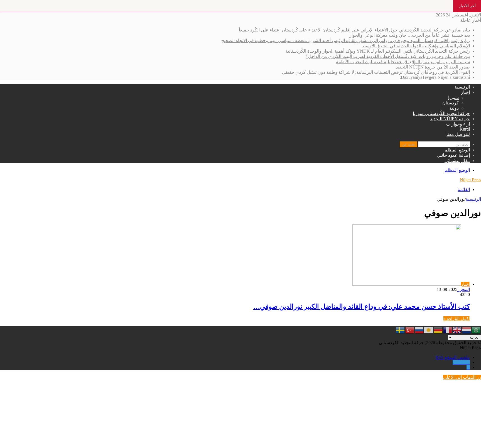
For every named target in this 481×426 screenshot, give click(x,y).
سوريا (453, 97)
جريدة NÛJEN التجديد (450, 118)
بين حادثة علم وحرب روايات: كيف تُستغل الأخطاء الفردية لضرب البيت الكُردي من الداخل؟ (388, 56)
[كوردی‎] (429, 329)
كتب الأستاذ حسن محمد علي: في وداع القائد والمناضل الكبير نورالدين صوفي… (361, 306)
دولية (454, 108)
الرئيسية (462, 87)
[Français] (448, 329)
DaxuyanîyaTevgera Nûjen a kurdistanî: (435, 77)
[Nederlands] (467, 329)
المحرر (463, 289)
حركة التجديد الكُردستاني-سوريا (441, 113)
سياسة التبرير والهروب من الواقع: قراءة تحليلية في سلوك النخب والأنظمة (403, 61)
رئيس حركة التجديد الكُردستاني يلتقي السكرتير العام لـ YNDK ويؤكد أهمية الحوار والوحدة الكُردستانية (377, 51)
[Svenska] (400, 329)
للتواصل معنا (458, 134)
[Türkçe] (410, 329)
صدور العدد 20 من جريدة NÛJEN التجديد (433, 67)
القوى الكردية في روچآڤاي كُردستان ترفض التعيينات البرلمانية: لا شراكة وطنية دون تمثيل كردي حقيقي (376, 72)
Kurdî (465, 129)
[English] (457, 329)
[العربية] (476, 329)
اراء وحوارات (458, 124)
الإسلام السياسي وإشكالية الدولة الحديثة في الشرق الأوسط (416, 45)
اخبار (465, 92)
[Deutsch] (438, 329)
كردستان (450, 103)
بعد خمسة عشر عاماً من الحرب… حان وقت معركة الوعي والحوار (409, 35)
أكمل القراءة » (456, 318)
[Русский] (419, 329)
